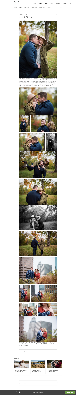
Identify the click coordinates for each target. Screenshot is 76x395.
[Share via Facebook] (19, 351)
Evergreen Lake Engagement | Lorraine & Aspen (21, 371)
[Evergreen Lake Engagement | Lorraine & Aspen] (21, 364)
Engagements (26, 7)
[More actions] (56, 14)
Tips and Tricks (34, 7)
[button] (64, 3)
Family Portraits (42, 7)
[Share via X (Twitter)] (21, 351)
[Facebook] (14, 392)
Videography (49, 7)
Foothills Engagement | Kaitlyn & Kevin (53, 371)
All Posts (15, 7)
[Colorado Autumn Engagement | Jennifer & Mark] (38, 364)
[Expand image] (24, 123)
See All (61, 358)
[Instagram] (17, 392)
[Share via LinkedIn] (24, 351)
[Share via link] (26, 351)
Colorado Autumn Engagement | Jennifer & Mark (37, 371)
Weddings (20, 7)
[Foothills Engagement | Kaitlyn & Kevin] (54, 364)
